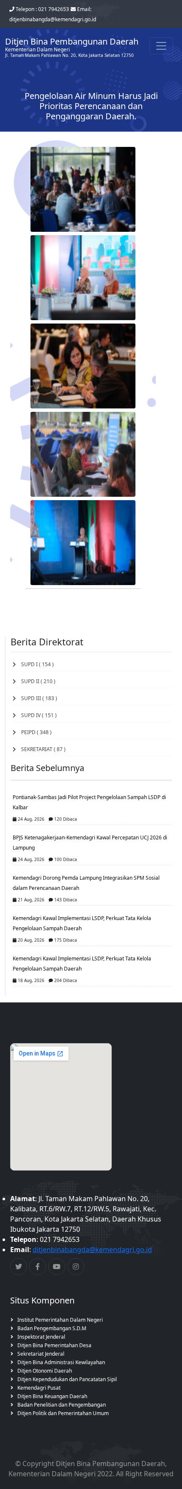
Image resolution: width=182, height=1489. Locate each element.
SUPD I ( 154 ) (35, 664)
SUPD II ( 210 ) (35, 681)
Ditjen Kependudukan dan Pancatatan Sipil (67, 1379)
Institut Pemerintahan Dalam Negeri (60, 1319)
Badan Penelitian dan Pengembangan (61, 1404)
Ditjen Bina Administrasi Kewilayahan (61, 1362)
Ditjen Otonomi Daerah (44, 1370)
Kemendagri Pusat (39, 1387)
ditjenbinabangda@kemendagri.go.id (92, 1249)
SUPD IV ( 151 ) (36, 715)
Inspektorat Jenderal (41, 1336)
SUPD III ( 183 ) (36, 698)
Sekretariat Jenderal (40, 1353)
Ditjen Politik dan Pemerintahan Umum (63, 1413)
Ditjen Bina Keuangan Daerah (52, 1396)
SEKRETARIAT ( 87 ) (41, 749)
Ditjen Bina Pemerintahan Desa (54, 1345)
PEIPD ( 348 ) (34, 732)
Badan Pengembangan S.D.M (51, 1328)
